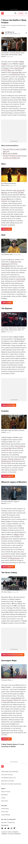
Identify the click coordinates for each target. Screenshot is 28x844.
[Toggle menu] (26, 13)
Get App (21, 13)
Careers (3, 798)
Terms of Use (4, 811)
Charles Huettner (7, 700)
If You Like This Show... (7, 774)
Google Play (11, 822)
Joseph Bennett (16, 698)
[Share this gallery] (26, 33)
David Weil (8, 448)
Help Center (4, 801)
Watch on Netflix (7, 302)
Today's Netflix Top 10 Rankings (9, 771)
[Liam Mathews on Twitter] (13, 32)
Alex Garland (17, 190)
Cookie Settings (5, 815)
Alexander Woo (17, 72)
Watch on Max (6, 739)
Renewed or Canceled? (7, 781)
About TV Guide (5, 791)
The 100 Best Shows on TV (8, 778)
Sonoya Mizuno (6, 199)
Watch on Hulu (6, 229)
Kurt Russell (7, 556)
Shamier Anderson (14, 459)
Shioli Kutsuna (6, 461)
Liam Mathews (8, 32)
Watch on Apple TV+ (8, 476)
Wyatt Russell (14, 558)
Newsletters (4, 795)
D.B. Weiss (7, 70)
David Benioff (19, 68)
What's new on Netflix (10, 154)
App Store (4, 822)
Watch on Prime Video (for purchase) (12, 654)
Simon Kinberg (20, 446)
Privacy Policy (5, 808)
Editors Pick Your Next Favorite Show (11, 784)
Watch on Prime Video (8, 405)
